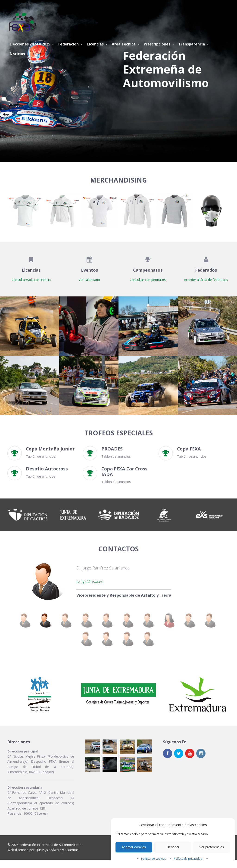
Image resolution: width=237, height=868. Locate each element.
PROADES (112, 449)
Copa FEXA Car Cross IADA (124, 471)
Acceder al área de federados (206, 279)
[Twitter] (178, 753)
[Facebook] (167, 753)
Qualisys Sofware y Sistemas (56, 850)
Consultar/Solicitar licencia (31, 279)
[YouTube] (189, 753)
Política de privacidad (188, 859)
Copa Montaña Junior (50, 449)
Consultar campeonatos (148, 279)
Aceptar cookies (134, 847)
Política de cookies (153, 859)
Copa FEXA (189, 449)
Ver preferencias (211, 847)
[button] (25, 210)
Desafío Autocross (47, 469)
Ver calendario (89, 279)
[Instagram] (201, 753)
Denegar (172, 847)
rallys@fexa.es (89, 581)
